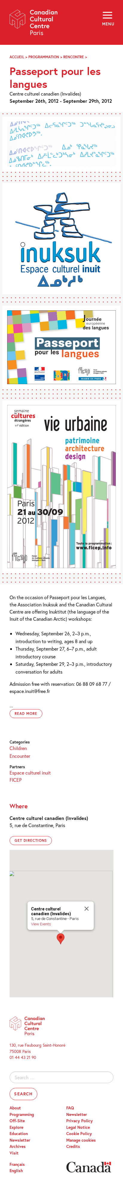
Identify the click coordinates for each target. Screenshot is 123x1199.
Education (19, 1133)
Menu (107, 24)
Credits (73, 1146)
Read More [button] (26, 713)
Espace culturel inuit (30, 772)
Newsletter (20, 1140)
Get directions (31, 840)
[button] (60, 939)
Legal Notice (78, 1127)
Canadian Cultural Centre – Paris (34, 24)
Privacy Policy (79, 1120)
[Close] (86, 908)
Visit (14, 1153)
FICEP (15, 780)
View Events (41, 924)
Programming (22, 1114)
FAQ (70, 1108)
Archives (18, 1146)
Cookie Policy (79, 1133)
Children (18, 748)
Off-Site (17, 1120)
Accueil (17, 57)
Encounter (20, 756)
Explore (16, 1127)
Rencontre (73, 57)
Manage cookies (81, 1140)
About (15, 1108)
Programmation (43, 57)
